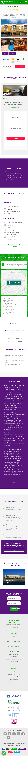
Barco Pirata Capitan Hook (14, 646)
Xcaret (14, 636)
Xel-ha (14, 639)
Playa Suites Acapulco (14, 681)
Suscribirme (14, 609)
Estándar (5, 98)
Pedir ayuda (14, 550)
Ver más (13, 482)
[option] (14, 577)
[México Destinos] (8, 2)
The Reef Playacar (14, 679)
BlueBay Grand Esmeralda (14, 674)
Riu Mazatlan (14, 656)
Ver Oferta (20, 66)
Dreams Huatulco (14, 672)
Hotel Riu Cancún (14, 661)
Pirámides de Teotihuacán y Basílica (14, 641)
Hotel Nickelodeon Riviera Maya (14, 659)
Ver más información (14, 107)
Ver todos (13, 246)
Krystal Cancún (14, 664)
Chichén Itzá (14, 644)
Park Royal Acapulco (14, 676)
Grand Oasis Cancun (14, 654)
